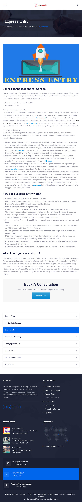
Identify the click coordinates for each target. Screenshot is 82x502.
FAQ (29, 494)
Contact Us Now (41, 296)
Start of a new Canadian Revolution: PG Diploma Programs (24, 432)
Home (7, 494)
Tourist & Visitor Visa (13, 358)
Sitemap (41, 497)
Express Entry (10, 330)
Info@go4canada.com (20, 462)
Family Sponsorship (12, 344)
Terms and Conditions (56, 494)
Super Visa (9, 364)
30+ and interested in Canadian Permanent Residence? (23, 442)
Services (23, 494)
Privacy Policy (70, 494)
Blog (34, 494)
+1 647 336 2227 (17, 473)
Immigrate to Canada (13, 323)
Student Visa (10, 316)
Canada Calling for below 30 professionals (22, 451)
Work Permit (9, 351)
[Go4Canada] (41, 5)
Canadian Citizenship (13, 337)
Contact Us (42, 494)
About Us (15, 494)
